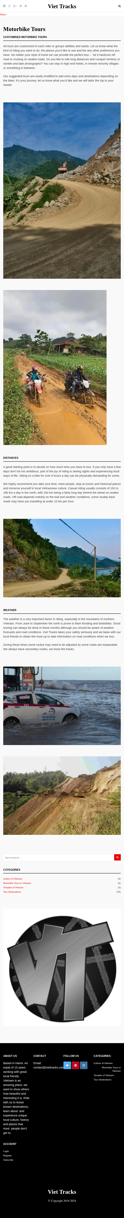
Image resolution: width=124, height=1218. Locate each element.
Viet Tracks (62, 6)
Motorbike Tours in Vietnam (17, 883)
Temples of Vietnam (13, 887)
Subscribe (8, 1160)
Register (7, 1155)
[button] (3, 14)
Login (6, 1151)
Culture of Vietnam (12, 878)
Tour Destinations (12, 892)
